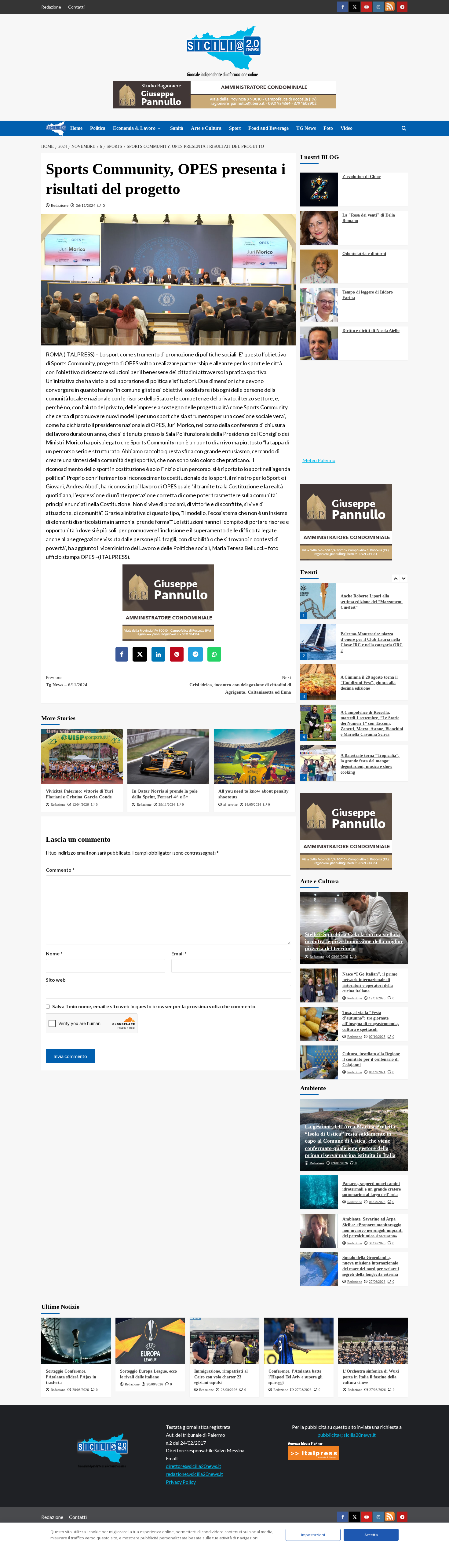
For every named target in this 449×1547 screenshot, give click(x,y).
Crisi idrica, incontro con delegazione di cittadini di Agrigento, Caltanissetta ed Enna (240, 685)
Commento (60, 870)
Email (179, 953)
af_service (230, 804)
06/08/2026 (377, 1202)
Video (346, 128)
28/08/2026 (80, 1390)
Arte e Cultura (206, 128)
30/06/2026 (377, 1243)
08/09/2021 (377, 1072)
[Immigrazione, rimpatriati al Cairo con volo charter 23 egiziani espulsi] (224, 1341)
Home (76, 128)
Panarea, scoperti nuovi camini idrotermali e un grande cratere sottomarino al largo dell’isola (371, 1189)
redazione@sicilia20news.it (194, 1474)
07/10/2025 (377, 1036)
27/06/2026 (377, 1281)
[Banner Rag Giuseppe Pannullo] (168, 601)
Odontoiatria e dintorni (364, 253)
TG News (306, 128)
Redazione (51, 6)
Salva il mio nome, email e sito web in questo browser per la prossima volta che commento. (154, 1006)
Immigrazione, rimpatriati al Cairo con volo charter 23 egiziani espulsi (221, 1377)
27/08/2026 (303, 1390)
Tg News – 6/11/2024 (66, 681)
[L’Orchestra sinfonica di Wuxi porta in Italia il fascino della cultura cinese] (373, 1341)
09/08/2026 (339, 1163)
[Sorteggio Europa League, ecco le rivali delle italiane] (150, 1341)
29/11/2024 (167, 804)
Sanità (176, 128)
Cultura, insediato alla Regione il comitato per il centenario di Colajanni (371, 1059)
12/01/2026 (377, 998)
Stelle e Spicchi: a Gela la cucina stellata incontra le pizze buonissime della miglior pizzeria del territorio (354, 941)
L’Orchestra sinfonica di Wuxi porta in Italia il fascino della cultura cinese (371, 1377)
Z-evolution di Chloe (361, 176)
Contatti (76, 6)
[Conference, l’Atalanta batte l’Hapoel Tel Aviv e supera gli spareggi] (299, 1341)
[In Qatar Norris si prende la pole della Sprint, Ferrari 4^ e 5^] (168, 756)
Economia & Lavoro (134, 128)
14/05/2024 (253, 804)
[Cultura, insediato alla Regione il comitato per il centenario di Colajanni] (319, 1062)
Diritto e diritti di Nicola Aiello (371, 330)
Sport (235, 128)
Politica (97, 128)
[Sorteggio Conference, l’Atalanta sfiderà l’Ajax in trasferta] (76, 1341)
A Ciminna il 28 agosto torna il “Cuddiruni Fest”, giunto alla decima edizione (369, 649)
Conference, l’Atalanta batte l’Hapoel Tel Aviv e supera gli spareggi (295, 1377)
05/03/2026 (339, 956)
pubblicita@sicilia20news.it (347, 1435)
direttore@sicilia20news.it (193, 1466)
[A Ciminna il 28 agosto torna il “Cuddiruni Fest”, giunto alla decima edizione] (318, 649)
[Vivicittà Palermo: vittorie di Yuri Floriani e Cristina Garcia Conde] (82, 756)
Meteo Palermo (318, 460)
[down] (158, 128)
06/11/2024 (85, 205)
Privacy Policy (181, 1482)
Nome (54, 953)
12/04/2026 (80, 804)
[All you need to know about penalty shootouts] (254, 756)
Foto (328, 128)
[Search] (404, 128)
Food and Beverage (268, 128)
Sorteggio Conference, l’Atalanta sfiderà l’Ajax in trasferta (71, 1377)
